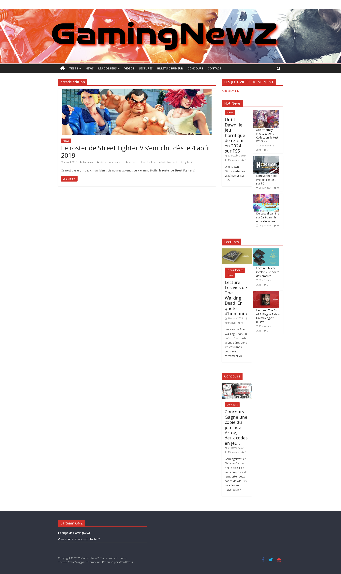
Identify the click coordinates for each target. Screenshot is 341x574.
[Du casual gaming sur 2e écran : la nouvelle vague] (266, 196)
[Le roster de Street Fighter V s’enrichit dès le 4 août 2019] (137, 91)
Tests (73, 68)
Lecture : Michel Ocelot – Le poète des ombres (267, 272)
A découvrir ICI (231, 91)
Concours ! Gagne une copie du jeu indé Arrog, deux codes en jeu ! (236, 427)
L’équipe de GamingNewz (74, 533)
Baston (151, 162)
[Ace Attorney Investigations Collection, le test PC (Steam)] (266, 112)
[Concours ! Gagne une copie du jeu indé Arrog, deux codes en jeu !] (237, 385)
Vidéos (129, 68)
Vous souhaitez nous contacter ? (79, 539)
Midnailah (89, 162)
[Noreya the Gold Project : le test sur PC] (266, 158)
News (90, 68)
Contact (214, 68)
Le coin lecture (235, 270)
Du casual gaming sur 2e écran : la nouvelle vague (267, 217)
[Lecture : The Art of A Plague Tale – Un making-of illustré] (266, 293)
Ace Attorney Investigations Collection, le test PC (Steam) (267, 135)
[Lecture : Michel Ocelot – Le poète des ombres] (266, 250)
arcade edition (137, 162)
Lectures (146, 68)
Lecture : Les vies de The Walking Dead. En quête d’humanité (236, 297)
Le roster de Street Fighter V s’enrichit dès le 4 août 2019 (135, 152)
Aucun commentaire (111, 162)
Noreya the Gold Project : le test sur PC (266, 179)
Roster (170, 162)
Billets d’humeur (170, 68)
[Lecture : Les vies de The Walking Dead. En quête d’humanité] (237, 250)
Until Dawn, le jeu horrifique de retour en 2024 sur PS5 (235, 135)
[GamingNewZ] (170, 11)
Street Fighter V (184, 162)
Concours (195, 68)
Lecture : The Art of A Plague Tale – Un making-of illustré (268, 316)
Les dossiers (107, 68)
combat (160, 162)
